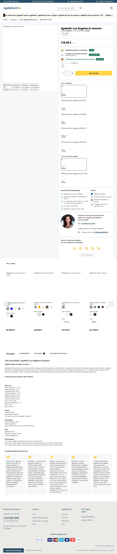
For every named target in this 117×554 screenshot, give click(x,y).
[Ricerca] (81, 8)
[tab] (10, 353)
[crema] (15, 308)
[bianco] (35, 314)
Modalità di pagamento (41, 518)
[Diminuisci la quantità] (63, 73)
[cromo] (7, 316)
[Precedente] (4, 15)
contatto (8, 528)
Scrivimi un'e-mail (88, 223)
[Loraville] (65, 34)
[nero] (11, 316)
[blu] (11, 308)
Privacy (104, 550)
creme (67, 322)
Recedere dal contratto (13, 550)
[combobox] (68, 8)
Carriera (64, 518)
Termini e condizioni (82, 550)
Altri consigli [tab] (10, 264)
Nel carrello (93, 73)
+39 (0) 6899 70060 (11, 517)
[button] (62, 65)
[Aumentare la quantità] (73, 73)
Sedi (63, 524)
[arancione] (39, 307)
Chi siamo (65, 514)
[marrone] (47, 307)
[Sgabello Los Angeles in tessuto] (30, 54)
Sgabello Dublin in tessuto (98, 302)
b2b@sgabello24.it (101, 232)
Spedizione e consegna (40, 521)
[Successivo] (111, 304)
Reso (34, 524)
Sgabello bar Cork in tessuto (71, 302)
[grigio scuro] (98, 307)
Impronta (111, 550)
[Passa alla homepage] (12, 8)
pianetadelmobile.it (88, 517)
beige (95, 322)
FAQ (34, 514)
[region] (58, 304)
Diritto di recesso (95, 550)
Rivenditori (65, 521)
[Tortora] (7, 308)
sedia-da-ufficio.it (87, 520)
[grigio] (19, 308)
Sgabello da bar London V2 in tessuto (15, 303)
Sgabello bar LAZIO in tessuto (43, 302)
